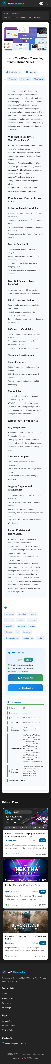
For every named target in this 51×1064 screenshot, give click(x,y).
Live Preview (27, 687)
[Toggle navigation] (40, 3)
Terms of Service (8, 1025)
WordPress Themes (9, 998)
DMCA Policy (7, 1030)
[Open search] (46, 3)
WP (16, 3)
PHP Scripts (7, 1007)
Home (4, 993)
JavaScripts (6, 1003)
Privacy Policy (7, 1020)
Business (12, 79)
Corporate (25, 79)
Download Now (27, 677)
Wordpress (38, 79)
